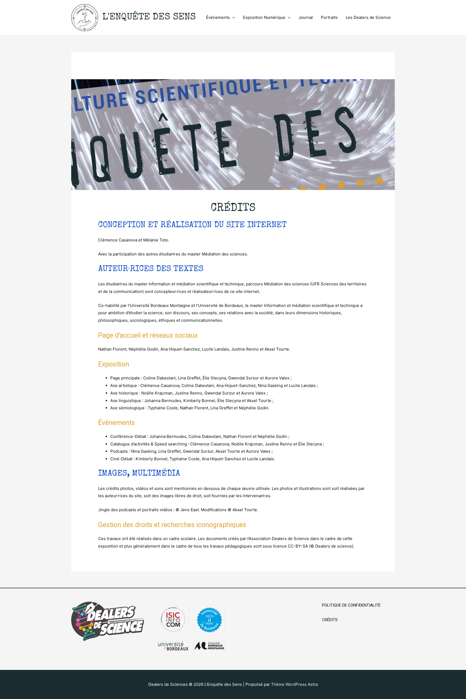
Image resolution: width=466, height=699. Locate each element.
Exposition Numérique (264, 17)
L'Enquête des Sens (149, 17)
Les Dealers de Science (368, 17)
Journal (306, 17)
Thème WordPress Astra (294, 684)
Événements (218, 17)
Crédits (330, 619)
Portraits (329, 17)
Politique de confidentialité (351, 605)
